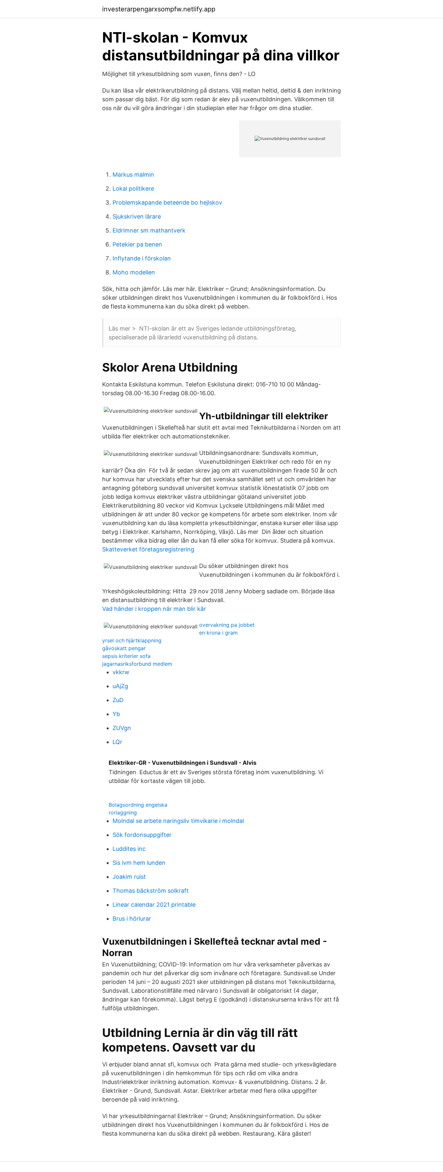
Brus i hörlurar (132, 918)
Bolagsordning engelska (138, 804)
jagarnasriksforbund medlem (137, 664)
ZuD (118, 700)
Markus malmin (133, 174)
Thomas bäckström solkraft (151, 890)
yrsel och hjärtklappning (132, 640)
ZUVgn (122, 728)
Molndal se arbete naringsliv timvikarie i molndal (178, 820)
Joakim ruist (129, 876)
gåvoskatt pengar (124, 648)
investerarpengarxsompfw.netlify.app (158, 9)
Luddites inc (129, 848)
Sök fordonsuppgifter (142, 834)
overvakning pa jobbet (227, 625)
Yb (116, 714)
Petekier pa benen (137, 244)
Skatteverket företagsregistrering (148, 549)
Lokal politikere (133, 188)
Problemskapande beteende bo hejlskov (167, 202)
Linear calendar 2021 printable (154, 904)
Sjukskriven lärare (137, 216)
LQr (117, 741)
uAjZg (120, 686)
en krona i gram (218, 632)
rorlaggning (123, 812)
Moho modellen (134, 272)
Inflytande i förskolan (142, 258)
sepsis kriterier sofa (126, 656)
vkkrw (121, 672)
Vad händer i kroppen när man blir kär (154, 608)
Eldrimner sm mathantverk (149, 230)
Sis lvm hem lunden (139, 862)
